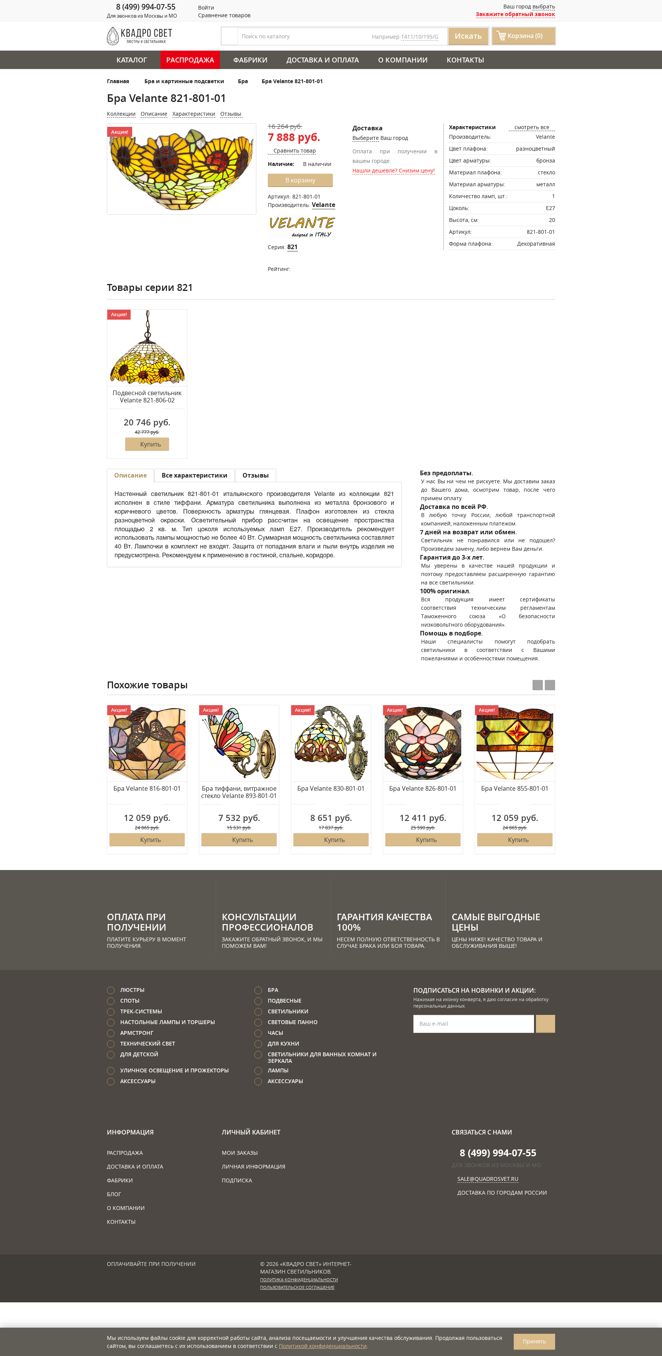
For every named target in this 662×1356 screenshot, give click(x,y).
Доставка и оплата (323, 59)
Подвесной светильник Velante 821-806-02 (147, 396)
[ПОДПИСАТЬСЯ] (545, 1024)
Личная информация (253, 1166)
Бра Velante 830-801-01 (331, 789)
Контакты (465, 59)
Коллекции (121, 113)
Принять (534, 1341)
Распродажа (190, 59)
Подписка (237, 1180)
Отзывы (231, 113)
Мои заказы (240, 1152)
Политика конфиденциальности (299, 1279)
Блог (114, 1194)
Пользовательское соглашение (297, 1287)
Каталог (131, 59)
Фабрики (250, 59)
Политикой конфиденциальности (323, 1345)
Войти (205, 7)
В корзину (300, 180)
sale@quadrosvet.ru (487, 1178)
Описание (154, 113)
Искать (468, 36)
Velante (323, 204)
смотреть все (532, 127)
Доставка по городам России (502, 1192)
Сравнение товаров (224, 15)
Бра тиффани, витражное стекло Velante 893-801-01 (239, 792)
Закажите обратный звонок (515, 14)
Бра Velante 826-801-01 (423, 789)
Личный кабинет (251, 1132)
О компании (403, 59)
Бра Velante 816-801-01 (147, 789)
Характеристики (193, 113)
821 (292, 247)
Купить (150, 444)
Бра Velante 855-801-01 (515, 789)
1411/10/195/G (419, 36)
